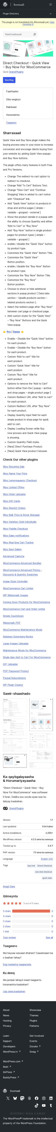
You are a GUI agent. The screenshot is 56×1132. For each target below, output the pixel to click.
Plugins (33, 1020)
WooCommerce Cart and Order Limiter (24, 609)
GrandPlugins (16, 71)
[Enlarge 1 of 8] (22, 702)
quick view (47, 878)
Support (7, 1041)
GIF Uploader (10, 664)
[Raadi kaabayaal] (35, 34)
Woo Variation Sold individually (20, 521)
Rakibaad (11, 107)
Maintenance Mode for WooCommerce (24, 650)
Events (33, 1041)
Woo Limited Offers (13, 487)
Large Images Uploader (16, 643)
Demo (16, 331)
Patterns (34, 1025)
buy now (31, 866)
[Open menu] (51, 4)
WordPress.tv (12, 1051)
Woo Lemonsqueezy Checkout (20, 480)
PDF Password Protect (16, 671)
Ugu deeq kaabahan (14, 991)
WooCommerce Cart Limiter (18, 588)
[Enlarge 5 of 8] (48, 702)
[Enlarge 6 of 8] (48, 737)
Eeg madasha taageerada (17, 964)
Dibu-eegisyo (13, 99)
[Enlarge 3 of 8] (22, 742)
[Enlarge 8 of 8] (48, 766)
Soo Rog (9, 80)
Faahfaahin (12, 91)
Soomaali (15, 1090)
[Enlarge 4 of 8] (22, 758)
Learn (6, 1035)
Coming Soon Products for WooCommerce (26, 602)
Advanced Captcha (13, 556)
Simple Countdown (13, 615)
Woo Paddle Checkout (15, 528)
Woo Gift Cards (11, 501)
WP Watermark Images (15, 595)
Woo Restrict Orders (14, 507)
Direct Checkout (44, 866)
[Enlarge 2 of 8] (22, 723)
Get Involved (37, 1035)
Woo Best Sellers (12, 549)
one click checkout (43, 872)
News (6, 1015)
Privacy (7, 1025)
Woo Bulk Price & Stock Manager (21, 514)
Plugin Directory (11, 13)
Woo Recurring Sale (13, 466)
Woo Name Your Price (15, 473)
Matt (7, 1066)
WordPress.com (13, 1061)
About (6, 1009)
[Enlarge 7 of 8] (48, 754)
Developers (9, 1046)
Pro (9, 331)
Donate (35, 1046)
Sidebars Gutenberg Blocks (18, 636)
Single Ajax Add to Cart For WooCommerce (27, 657)
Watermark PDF (11, 622)
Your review (9, 937)
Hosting (7, 1020)
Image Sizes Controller (15, 581)
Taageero (11, 122)
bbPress (9, 1072)
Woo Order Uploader (14, 494)
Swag (34, 1051)
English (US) (47, 859)
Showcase (35, 1009)
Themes (34, 1015)
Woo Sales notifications (16, 535)
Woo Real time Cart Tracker (18, 542)
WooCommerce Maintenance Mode (22, 629)
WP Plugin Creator (13, 684)
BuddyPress (11, 1077)
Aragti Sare (9, 886)
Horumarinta (12, 114)
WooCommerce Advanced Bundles (22, 563)
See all (49, 937)
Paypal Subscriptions (14, 677)
